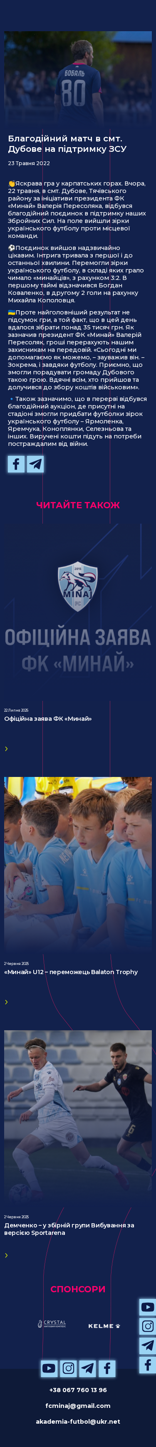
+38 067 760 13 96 (78, 1390)
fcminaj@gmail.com (78, 1406)
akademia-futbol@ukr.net (78, 1421)
